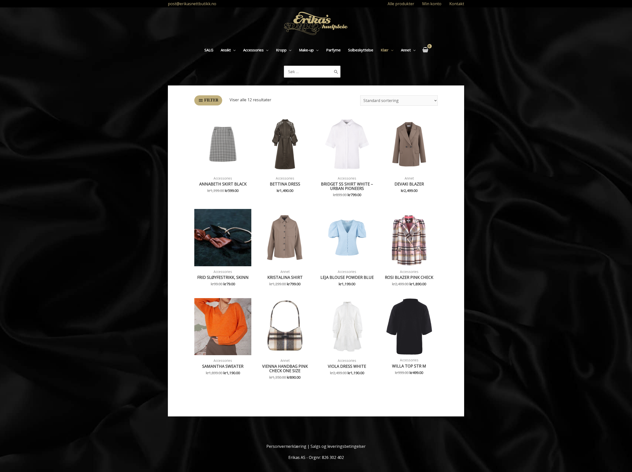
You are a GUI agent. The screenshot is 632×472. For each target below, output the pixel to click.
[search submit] (336, 71)
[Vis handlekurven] (425, 49)
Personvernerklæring (286, 446)
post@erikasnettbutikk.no (192, 3)
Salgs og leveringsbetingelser (338, 446)
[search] (308, 71)
